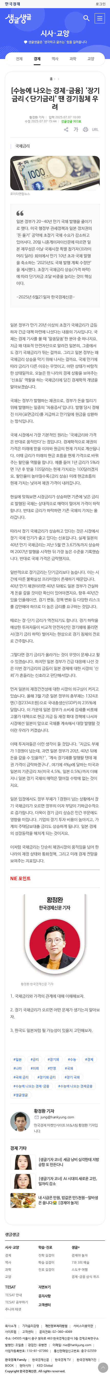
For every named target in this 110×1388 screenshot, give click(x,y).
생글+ (76, 1248)
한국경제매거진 (86, 1360)
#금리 (35, 1060)
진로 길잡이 (46, 1270)
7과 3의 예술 (81, 1263)
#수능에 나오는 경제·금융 (31, 1086)
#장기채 (53, 1060)
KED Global (45, 1366)
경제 (37, 58)
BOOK (9, 1366)
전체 (19, 58)
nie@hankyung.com (77, 1345)
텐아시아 (25, 1366)
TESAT (10, 1287)
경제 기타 (18, 1148)
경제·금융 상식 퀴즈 (85, 1277)
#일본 (18, 1060)
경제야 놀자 (80, 1255)
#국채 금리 (21, 1077)
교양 (90, 59)
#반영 (52, 1069)
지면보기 (44, 1287)
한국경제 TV (63, 1360)
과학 (73, 59)
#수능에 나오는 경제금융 (75, 1086)
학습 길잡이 (46, 1263)
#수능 (72, 1060)
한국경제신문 (40, 1360)
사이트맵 (10, 1332)
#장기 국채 (72, 1077)
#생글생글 (21, 1095)
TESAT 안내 (13, 1295)
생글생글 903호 (71, 121)
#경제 (89, 1060)
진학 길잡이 (46, 1255)
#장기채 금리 (47, 1077)
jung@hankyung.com (57, 1117)
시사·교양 (55, 34)
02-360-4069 (62, 1332)
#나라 (18, 1069)
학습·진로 (45, 1248)
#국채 (69, 1069)
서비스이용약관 (83, 1326)
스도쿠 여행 (80, 1270)
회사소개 (10, 1326)
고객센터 (28, 1332)
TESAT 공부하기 (16, 1302)
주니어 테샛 (13, 1309)
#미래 (35, 1069)
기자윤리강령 (30, 1326)
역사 (55, 58)
